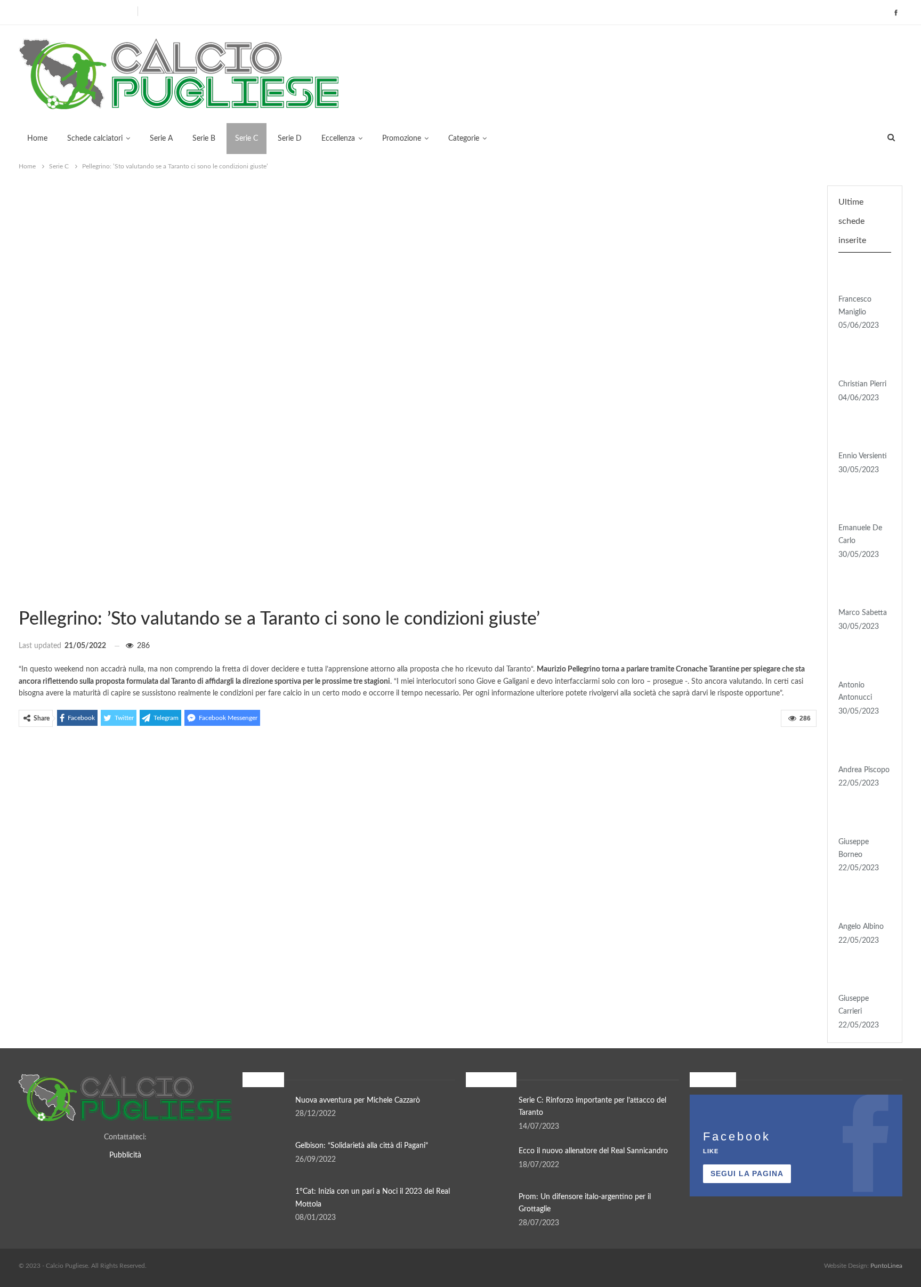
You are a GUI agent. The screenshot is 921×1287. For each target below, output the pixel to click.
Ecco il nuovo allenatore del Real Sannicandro (593, 1151)
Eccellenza (338, 138)
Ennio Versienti (862, 456)
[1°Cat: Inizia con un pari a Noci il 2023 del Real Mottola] (265, 1203)
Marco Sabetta (862, 613)
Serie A (161, 138)
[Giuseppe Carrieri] (861, 976)
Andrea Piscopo (864, 770)
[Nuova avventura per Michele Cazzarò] (265, 1112)
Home (37, 138)
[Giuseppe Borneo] (861, 819)
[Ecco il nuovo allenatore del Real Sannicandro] (489, 1162)
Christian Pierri (862, 384)
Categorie (463, 138)
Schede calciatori (95, 138)
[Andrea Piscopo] (861, 747)
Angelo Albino (861, 926)
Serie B (203, 138)
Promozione (401, 138)
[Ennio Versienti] (861, 433)
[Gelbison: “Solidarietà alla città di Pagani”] (265, 1157)
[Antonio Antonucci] (861, 662)
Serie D (290, 138)
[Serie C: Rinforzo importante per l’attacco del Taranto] (489, 1112)
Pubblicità (125, 1155)
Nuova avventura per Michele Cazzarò (357, 1100)
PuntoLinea (886, 1265)
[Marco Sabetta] (861, 590)
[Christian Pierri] (861, 361)
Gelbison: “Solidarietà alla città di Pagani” (361, 1146)
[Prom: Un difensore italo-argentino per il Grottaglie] (489, 1208)
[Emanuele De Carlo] (861, 506)
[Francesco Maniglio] (861, 277)
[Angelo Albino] (861, 904)
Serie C (246, 138)
